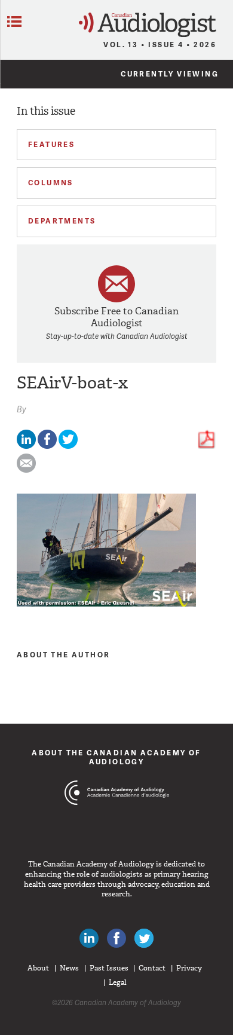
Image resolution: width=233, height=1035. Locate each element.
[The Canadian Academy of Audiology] (117, 815)
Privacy (189, 968)
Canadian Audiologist (147, 25)
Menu (14, 21)
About (38, 968)
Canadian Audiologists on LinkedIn (89, 938)
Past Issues (109, 968)
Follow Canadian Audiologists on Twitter (144, 938)
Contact (152, 968)
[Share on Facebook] (47, 446)
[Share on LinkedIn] (26, 446)
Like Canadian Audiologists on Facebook (116, 938)
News (69, 968)
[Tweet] (68, 446)
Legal (118, 982)
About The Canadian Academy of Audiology (116, 757)
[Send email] (26, 470)
